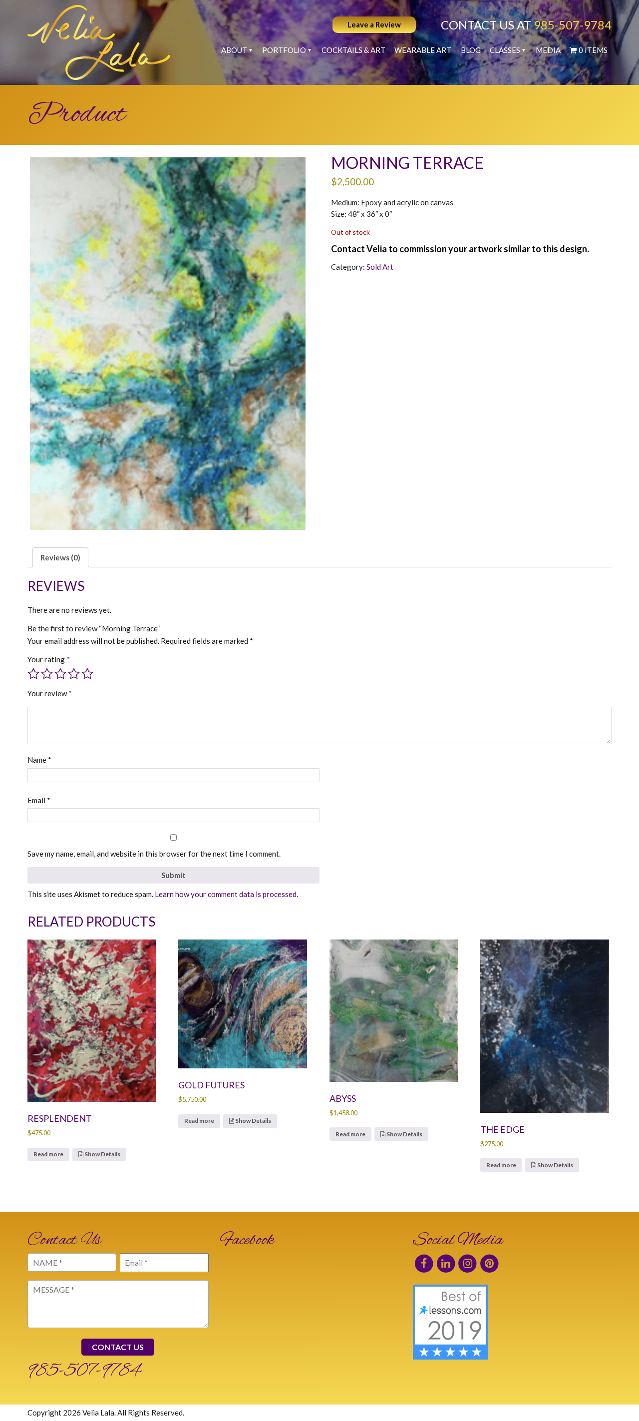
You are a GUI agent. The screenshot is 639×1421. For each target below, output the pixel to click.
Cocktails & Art (353, 49)
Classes (505, 49)
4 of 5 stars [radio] (74, 674)
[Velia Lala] (98, 42)
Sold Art (379, 266)
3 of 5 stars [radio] (60, 674)
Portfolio (284, 49)
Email (38, 800)
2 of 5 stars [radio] (47, 674)
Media (548, 49)
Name (39, 759)
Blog (471, 49)
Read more (48, 1154)
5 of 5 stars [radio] (87, 674)
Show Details (101, 1154)
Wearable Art (422, 49)
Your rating (48, 659)
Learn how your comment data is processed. (226, 894)
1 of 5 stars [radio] (33, 674)
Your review (49, 693)
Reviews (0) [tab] (60, 557)
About (234, 49)
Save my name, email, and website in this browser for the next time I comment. (154, 853)
